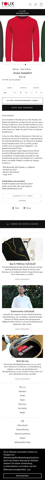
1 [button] (4, 64)
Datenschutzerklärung (22, 434)
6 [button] (14, 64)
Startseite (16, 69)
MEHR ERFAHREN (22, 279)
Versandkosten (16, 80)
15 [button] (31, 64)
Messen (22, 400)
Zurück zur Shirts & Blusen (24, 224)
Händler (22, 412)
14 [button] (29, 64)
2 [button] (6, 64)
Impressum (22, 391)
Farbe (9, 88)
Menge (36, 88)
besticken (12, 184)
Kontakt (22, 395)
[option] (22, 12)
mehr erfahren (22, 329)
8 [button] (17, 64)
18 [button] (37, 64)
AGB (22, 421)
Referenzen (22, 404)
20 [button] (41, 64)
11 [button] (23, 64)
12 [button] (25, 64)
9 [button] (19, 64)
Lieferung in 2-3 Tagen (22, 196)
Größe (23, 88)
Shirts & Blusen (26, 69)
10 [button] (21, 64)
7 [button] (16, 64)
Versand (22, 438)
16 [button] (33, 64)
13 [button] (27, 64)
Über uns (22, 387)
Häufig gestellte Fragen (22, 442)
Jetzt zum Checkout (22, 108)
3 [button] (8, 64)
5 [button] (12, 64)
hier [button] (29, 470)
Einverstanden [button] (22, 476)
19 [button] (39, 64)
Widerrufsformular (22, 429)
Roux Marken (22, 408)
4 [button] (10, 64)
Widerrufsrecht (22, 425)
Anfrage (22, 201)
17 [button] (35, 64)
